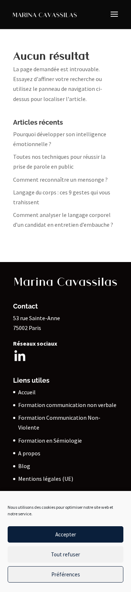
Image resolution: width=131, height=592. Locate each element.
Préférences (65, 574)
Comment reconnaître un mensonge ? (60, 179)
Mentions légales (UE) (45, 478)
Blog (24, 466)
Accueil (27, 392)
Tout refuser (65, 554)
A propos (29, 453)
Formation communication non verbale (67, 404)
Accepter (65, 534)
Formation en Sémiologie (50, 440)
